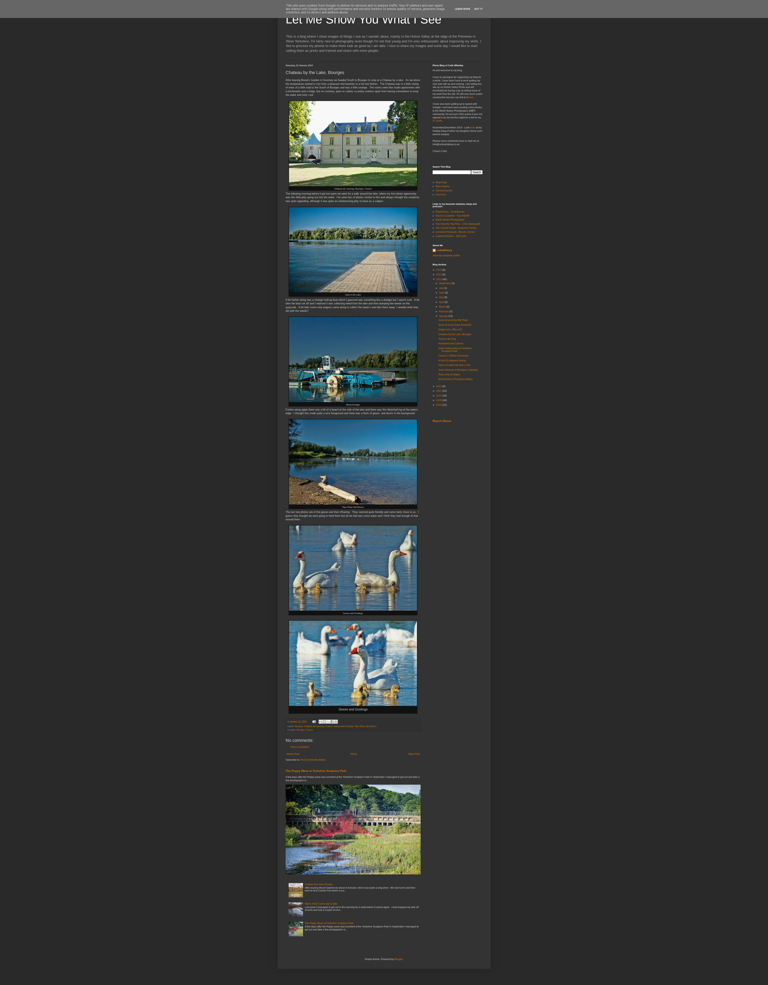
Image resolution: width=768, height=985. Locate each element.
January (443, 316)
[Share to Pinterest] (336, 722)
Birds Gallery (443, 186)
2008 (439, 405)
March (442, 306)
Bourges (299, 726)
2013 (439, 279)
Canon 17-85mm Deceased (453, 355)
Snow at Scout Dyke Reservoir (454, 325)
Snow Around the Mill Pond (453, 320)
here (470, 97)
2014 (439, 274)
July (441, 288)
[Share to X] (328, 722)
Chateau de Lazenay (314, 726)
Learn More (462, 9)
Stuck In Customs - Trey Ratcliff (452, 215)
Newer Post (293, 754)
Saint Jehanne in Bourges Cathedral (458, 370)
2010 (439, 395)
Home (353, 754)
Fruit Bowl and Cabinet (450, 343)
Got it (478, 9)
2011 (439, 391)
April (442, 302)
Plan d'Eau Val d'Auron (365, 726)
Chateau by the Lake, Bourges (454, 334)
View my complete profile (446, 255)
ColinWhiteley (444, 250)
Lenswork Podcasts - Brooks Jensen (455, 232)
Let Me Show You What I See (363, 19)
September (445, 283)
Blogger (398, 959)
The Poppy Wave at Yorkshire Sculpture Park (316, 770)
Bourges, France (305, 730)
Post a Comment (300, 747)
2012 (439, 386)
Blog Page (441, 182)
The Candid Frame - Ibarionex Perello (456, 228)
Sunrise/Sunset (444, 190)
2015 (439, 270)
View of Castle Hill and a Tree (454, 365)
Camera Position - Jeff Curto (451, 236)
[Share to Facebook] (332, 722)
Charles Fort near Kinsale (319, 884)
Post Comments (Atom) (312, 759)
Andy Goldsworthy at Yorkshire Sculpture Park (455, 350)
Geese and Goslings (344, 726)
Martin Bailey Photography (450, 219)
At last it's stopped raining (452, 360)
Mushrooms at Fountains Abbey (455, 379)
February (444, 311)
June (442, 292)
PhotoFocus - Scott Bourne (450, 211)
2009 (439, 400)
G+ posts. (438, 120)
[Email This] (321, 722)
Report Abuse (442, 421)
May (441, 297)
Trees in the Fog (447, 339)
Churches (441, 194)
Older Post (414, 754)
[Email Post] (314, 721)
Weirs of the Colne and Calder (321, 903)
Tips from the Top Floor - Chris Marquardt (458, 224)
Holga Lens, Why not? (450, 329)
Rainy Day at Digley (449, 374)
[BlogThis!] (324, 722)
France (328, 726)
